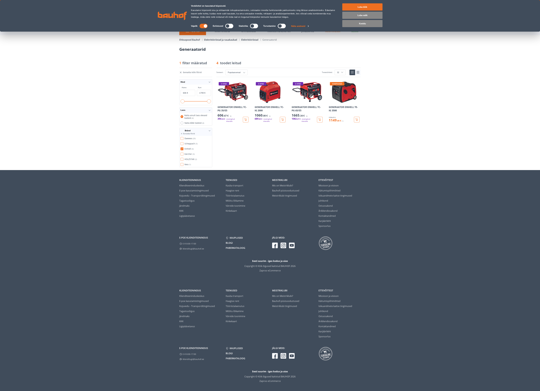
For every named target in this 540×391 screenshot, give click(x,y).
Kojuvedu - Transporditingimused (197, 195)
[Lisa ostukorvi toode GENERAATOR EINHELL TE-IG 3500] (357, 119)
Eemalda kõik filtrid (192, 72)
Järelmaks (184, 205)
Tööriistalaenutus (235, 195)
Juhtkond (323, 200)
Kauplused (236, 237)
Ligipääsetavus (187, 215)
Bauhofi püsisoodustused (285, 190)
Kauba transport (234, 185)
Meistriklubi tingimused (284, 195)
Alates (184, 87)
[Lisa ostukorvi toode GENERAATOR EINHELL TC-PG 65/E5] (320, 119)
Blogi (229, 242)
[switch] (229, 26)
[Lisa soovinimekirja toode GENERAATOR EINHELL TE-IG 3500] (331, 101)
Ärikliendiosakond (328, 210)
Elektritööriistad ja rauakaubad (221, 39)
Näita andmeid (298, 26)
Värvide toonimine (235, 205)
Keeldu (362, 23)
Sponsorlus (325, 226)
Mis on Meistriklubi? (282, 185)
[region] (288, 102)
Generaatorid (269, 39)
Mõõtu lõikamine (235, 200)
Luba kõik (362, 7)
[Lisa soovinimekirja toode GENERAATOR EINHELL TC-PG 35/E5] (220, 101)
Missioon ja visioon (329, 185)
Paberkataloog (235, 247)
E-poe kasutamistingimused (194, 190)
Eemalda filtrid (189, 134)
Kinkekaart (231, 210)
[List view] (358, 72)
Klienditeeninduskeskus (191, 185)
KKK (181, 210)
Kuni (199, 87)
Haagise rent (232, 190)
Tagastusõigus (187, 200)
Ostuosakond (326, 205)
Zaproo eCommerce (270, 270)
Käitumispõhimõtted (329, 190)
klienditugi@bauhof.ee (193, 248)
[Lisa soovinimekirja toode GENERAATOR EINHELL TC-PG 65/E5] (294, 101)
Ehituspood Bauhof (190, 39)
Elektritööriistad (250, 39)
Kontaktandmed (327, 215)
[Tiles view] (352, 72)
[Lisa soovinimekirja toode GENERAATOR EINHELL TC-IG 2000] (257, 101)
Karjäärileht (325, 220)
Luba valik (362, 15)
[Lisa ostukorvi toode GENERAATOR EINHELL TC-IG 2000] (282, 119)
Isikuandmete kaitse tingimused (335, 195)
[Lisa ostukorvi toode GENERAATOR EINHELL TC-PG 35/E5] (245, 119)
